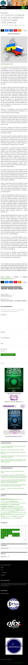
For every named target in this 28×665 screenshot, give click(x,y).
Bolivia (19, 499)
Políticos (18, 512)
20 (14, 533)
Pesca (24, 510)
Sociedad (14, 516)
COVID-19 (16, 503)
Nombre (3, 332)
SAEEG (12, 25)
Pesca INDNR (8, 512)
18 (6, 533)
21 (17, 533)
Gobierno (3, 508)
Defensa (20, 503)
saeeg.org (3, 7)
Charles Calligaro (4, 484)
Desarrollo (24, 503)
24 (2, 535)
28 (17, 535)
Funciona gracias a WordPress (6, 659)
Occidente (11, 288)
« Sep (2, 539)
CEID (2, 570)
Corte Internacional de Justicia (7, 503)
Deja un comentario (19, 25)
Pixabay (11, 63)
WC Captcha (4, 349)
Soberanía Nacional (8, 516)
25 (6, 535)
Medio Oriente (12, 510)
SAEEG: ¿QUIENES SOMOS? (6, 564)
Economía (4, 504)
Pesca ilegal (3, 512)
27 (14, 535)
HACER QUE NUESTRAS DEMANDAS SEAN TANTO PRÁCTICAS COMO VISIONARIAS (13, 485)
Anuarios (4, 572)
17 (2, 533)
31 (2, 537)
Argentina (5, 499)
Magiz (2, 471)
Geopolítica (4, 288)
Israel (7, 510)
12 (10, 531)
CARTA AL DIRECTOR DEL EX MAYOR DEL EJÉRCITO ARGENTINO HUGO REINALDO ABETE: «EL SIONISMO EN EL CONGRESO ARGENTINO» (13, 481)
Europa (15, 507)
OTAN (16, 510)
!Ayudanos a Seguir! (5, 593)
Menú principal (26, 7)
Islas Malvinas (3, 510)
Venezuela (19, 518)
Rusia (16, 288)
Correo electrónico (5, 337)
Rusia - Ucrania (4, 12)
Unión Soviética (12, 518)
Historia (17, 508)
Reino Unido (5, 514)
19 (10, 533)
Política (13, 512)
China (12, 501)
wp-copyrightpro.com (19, 662)
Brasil (21, 499)
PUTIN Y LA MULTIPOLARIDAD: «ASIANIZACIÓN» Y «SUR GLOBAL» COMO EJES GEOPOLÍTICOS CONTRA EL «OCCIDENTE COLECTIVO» (13, 461)
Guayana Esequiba (10, 508)
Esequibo (9, 504)
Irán (24, 508)
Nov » (26, 539)
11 (6, 531)
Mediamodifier (6, 63)
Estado (17, 504)
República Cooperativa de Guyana (18, 514)
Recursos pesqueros (23, 512)
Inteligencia (22, 508)
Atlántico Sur (14, 499)
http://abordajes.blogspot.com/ (7, 278)
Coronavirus (16, 501)
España (13, 504)
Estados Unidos (7, 506)
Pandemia (21, 510)
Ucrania (20, 288)
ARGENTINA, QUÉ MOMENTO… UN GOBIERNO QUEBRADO (14, 300)
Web (2, 343)
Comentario (4, 314)
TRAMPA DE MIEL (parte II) (6, 295)
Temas (2, 567)
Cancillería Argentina (5, 501)
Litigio (9, 510)
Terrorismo (18, 516)
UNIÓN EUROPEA (5, 518)
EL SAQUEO (3, 575)
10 (2, 531)
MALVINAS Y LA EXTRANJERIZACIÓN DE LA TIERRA (12, 449)
